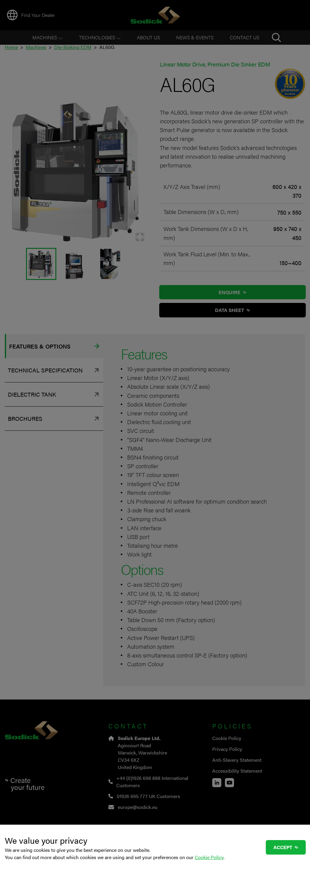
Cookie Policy (209, 857)
